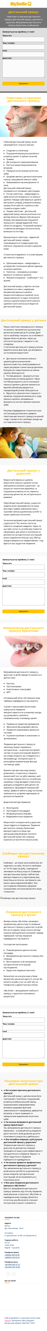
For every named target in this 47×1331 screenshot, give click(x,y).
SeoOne (8, 1320)
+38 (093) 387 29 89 (12, 1267)
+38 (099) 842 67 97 (12, 1264)
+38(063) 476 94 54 (12, 1257)
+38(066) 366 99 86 (12, 1255)
